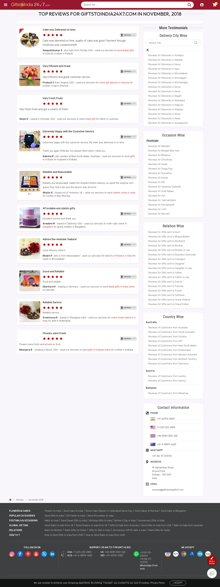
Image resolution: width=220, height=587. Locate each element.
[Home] (10, 500)
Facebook (20, 554)
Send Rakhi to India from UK (59, 525)
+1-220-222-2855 (82, 552)
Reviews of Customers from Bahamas (168, 393)
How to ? (14, 535)
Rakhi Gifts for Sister (75, 530)
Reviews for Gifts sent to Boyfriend (166, 241)
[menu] (5, 5)
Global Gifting (18, 525)
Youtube (36, 554)
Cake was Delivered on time (59, 29)
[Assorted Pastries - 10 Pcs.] (29, 48)
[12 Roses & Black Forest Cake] (29, 258)
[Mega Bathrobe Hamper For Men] (29, 150)
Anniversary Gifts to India (151, 520)
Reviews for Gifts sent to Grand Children (169, 299)
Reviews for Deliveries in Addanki (165, 60)
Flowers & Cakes (19, 511)
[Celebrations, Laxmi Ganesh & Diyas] (29, 290)
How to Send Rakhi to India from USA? (105, 535)
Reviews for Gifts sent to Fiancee (165, 286)
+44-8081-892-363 (115, 552)
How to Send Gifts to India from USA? (64, 535)
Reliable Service (52, 302)
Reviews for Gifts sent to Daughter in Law (170, 268)
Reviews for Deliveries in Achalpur (166, 55)
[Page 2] (30, 193)
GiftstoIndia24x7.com (30, 5)
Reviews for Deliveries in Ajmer (164, 87)
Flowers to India (53, 511)
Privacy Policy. (157, 583)
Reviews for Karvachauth (161, 204)
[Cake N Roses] (29, 321)
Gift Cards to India (75, 515)
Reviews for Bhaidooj (159, 155)
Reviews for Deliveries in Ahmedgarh (167, 78)
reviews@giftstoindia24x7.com (168, 489)
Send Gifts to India (54, 515)
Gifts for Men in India (99, 530)
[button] (18, 360)
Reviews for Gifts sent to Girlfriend (166, 295)
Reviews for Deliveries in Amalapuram (168, 123)
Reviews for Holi (156, 195)
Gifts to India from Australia (124, 525)
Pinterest (28, 554)
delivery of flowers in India (118, 255)
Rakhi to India (51, 520)
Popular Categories (22, 515)
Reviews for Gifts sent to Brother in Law (169, 250)
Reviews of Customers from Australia (168, 327)
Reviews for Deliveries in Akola (164, 91)
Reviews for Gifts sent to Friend (165, 290)
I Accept (177, 583)
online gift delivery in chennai (114, 82)
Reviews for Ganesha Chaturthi (164, 186)
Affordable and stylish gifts (59, 208)
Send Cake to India (73, 511)
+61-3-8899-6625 (82, 555)
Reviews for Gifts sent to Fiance (165, 281)
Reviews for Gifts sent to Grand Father (168, 304)
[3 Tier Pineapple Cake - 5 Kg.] (29, 227)
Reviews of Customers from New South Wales (172, 345)
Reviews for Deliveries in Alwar (164, 118)
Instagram (12, 554)
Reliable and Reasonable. (57, 172)
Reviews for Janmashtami (162, 200)
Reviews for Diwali (157, 164)
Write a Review (212, 562)
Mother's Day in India (125, 520)
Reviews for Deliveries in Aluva (164, 114)
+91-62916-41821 (114, 555)
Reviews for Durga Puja (160, 168)
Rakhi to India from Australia (188, 525)
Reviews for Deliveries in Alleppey (165, 109)
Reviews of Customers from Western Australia (172, 354)
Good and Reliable (53, 271)
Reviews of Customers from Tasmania (168, 363)
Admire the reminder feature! (60, 239)
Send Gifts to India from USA (156, 525)
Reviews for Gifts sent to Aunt (164, 232)
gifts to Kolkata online (99, 349)
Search (189, 5)
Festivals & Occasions (23, 520)
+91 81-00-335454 (146, 554)
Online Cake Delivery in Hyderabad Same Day (109, 511)
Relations (15, 530)
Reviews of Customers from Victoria (167, 336)
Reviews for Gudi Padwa (161, 191)
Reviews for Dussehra (159, 173)
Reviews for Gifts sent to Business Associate (172, 254)
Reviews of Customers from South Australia (171, 332)
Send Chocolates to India (101, 515)
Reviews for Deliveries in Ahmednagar (168, 82)
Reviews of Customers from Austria (167, 376)
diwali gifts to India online (122, 286)
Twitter (44, 554)
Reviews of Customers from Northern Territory (172, 359)
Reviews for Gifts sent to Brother (165, 245)
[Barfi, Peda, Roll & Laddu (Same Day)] (29, 182)
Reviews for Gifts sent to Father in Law (168, 277)
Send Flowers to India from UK (91, 525)
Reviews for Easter (158, 177)
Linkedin (52, 554)
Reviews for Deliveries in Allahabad (166, 100)
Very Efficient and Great (56, 66)
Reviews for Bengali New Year (163, 150)
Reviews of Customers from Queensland (169, 350)
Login (202, 5)
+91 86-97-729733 (146, 561)
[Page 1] (28, 193)
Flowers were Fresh (54, 333)
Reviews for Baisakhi (159, 146)
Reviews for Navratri (159, 213)
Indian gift (90, 119)
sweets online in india (124, 192)
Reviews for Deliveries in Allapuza (165, 105)
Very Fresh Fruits (53, 98)
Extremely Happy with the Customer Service (68, 131)
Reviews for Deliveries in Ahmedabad (167, 73)
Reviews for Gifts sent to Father (165, 272)
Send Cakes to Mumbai (146, 511)
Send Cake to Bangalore (173, 511)
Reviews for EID (156, 182)
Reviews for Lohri (157, 209)
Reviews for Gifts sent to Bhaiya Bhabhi (169, 236)
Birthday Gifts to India (100, 520)
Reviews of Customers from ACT (165, 341)
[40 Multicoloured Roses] (29, 85)
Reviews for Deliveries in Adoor (164, 64)
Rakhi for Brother (53, 530)
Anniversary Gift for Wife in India (129, 530)
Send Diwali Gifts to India (74, 520)
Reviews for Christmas (160, 159)
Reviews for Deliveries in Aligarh (165, 96)
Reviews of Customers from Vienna (167, 380)
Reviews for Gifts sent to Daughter (166, 263)
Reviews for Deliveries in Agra (163, 69)
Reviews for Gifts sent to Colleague (166, 259)
